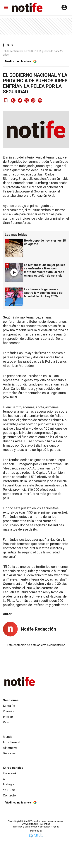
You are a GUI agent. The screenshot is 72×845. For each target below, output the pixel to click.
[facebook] (20, 100)
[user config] (64, 7)
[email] (33, 100)
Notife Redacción (38, 629)
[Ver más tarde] (6, 100)
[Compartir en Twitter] (26, 100)
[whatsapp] (13, 100)
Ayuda (56, 826)
